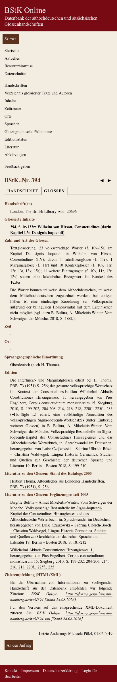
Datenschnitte (15, 73)
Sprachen (12, 123)
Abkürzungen (15, 154)
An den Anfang (19, 645)
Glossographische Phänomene (28, 131)
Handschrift (22, 190)
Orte (8, 116)
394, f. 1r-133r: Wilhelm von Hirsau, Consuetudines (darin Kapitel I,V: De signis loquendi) (60, 229)
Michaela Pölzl (80, 633)
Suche (11, 38)
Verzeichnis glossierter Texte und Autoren (38, 93)
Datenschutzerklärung (60, 670)
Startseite (12, 50)
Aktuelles (12, 58)
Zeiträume (13, 108)
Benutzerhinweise (19, 65)
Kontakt (11, 670)
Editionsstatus (16, 139)
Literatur (12, 147)
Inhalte (10, 100)
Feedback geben (17, 166)
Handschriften (16, 85)
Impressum (30, 670)
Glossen (54, 191)
